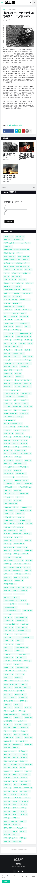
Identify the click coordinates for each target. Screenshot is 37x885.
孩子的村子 (8, 724)
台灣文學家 (18, 340)
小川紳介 (18, 537)
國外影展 (28, 340)
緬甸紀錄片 (28, 406)
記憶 (27, 326)
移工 (23, 313)
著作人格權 (17, 798)
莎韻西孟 (14, 794)
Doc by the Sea (9, 477)
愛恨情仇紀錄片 (19, 543)
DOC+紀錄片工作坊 (10, 299)
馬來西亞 (7, 286)
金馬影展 (7, 577)
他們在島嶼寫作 (9, 370)
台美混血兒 (18, 704)
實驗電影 (17, 437)
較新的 (4, 187)
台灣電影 (7, 704)
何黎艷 (7, 527)
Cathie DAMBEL (21, 473)
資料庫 (15, 808)
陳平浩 (28, 269)
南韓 (6, 697)
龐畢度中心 (17, 841)
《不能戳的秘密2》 (10, 487)
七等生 (7, 366)
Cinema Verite (18, 594)
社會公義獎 (8, 310)
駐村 (6, 831)
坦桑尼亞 (7, 717)
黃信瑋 (14, 831)
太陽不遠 (28, 717)
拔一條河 (7, 550)
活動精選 (16, 447)
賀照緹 (29, 283)
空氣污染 (14, 453)
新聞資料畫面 (17, 744)
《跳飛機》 (18, 664)
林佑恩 (7, 443)
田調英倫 (20, 306)
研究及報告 (18, 239)
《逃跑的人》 (8, 667)
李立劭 (7, 757)
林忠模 (26, 289)
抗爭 (6, 343)
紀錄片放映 (17, 406)
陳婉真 (25, 410)
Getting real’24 (21, 477)
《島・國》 (8, 634)
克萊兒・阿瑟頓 (18, 527)
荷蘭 (6, 794)
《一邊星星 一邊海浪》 (11, 393)
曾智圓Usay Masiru (10, 751)
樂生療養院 (17, 557)
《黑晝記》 (20, 674)
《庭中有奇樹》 (20, 634)
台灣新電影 (22, 701)
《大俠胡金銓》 (9, 493)
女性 (6, 276)
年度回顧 (14, 731)
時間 (13, 343)
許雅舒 (15, 804)
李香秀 (24, 440)
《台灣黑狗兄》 (21, 620)
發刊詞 (7, 406)
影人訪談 (27, 437)
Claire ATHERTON (9, 420)
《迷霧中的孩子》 (10, 520)
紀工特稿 (7, 564)
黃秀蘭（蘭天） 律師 (10, 838)
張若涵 (28, 540)
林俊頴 (15, 757)
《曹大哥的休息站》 (10, 503)
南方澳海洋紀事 (20, 694)
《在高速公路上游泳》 (24, 363)
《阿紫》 (7, 340)
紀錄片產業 (8, 263)
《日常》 (19, 640)
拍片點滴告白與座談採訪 (12, 259)
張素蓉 (25, 734)
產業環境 (26, 273)
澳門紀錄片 (8, 450)
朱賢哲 (7, 383)
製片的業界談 (8, 460)
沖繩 (15, 767)
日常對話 (28, 550)
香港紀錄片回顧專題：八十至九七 (14, 587)
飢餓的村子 (21, 828)
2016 (17, 310)
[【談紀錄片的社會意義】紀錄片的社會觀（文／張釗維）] (10, 169)
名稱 (5, 211)
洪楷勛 (28, 771)
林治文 (15, 443)
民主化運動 (17, 383)
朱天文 (15, 754)
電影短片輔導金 (9, 828)
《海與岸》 (8, 647)
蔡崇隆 (27, 567)
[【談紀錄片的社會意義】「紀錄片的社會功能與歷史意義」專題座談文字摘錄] (26, 147)
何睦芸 (29, 523)
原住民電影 (17, 533)
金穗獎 (7, 353)
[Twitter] (16, 131)
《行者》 (7, 664)
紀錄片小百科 (17, 346)
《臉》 (7, 660)
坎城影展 (7, 437)
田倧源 (29, 560)
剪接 (6, 313)
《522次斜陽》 (23, 427)
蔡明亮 (7, 570)
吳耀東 (18, 373)
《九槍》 (7, 430)
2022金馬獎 (27, 310)
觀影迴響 (7, 410)
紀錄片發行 (8, 457)
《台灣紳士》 (8, 620)
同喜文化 (18, 707)
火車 (30, 343)
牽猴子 (15, 777)
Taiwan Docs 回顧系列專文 (12, 390)
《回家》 (17, 490)
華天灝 (24, 794)
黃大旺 (7, 590)
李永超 (15, 440)
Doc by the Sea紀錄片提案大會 (13, 423)
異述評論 (7, 246)
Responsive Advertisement (18, 849)
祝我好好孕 (25, 784)
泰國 (22, 767)
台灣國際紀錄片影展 (22, 263)
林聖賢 (24, 757)
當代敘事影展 (24, 781)
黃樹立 (15, 834)
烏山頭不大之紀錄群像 (11, 243)
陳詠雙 (7, 824)
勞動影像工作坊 (9, 691)
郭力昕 (7, 814)
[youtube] (22, 871)
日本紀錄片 (8, 403)
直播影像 (7, 784)
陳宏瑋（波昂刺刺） (10, 821)
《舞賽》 (27, 660)
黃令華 (17, 286)
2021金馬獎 (17, 330)
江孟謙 (7, 767)
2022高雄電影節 (9, 416)
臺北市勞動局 (24, 791)
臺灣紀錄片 (24, 316)
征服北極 (7, 543)
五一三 (25, 681)
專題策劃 (19, 125)
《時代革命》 (8, 644)
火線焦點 (14, 313)
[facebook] (14, 871)
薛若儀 (7, 801)
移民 (6, 316)
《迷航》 (20, 517)
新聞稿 (7, 744)
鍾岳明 (7, 818)
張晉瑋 (17, 734)
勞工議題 (20, 691)
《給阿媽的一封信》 (24, 510)
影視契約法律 (8, 737)
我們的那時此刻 (9, 547)
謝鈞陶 (7, 808)
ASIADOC (17, 470)
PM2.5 (19, 483)
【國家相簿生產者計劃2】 (12, 289)
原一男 (7, 533)
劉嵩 (22, 530)
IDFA (17, 386)
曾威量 (7, 747)
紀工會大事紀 (26, 453)
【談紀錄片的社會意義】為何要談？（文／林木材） (10, 155)
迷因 (23, 811)
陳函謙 (15, 818)
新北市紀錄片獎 (21, 741)
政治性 (19, 737)
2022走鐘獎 (24, 413)
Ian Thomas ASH (9, 427)
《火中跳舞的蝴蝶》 (21, 647)
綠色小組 (18, 350)
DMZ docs (7, 597)
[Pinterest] (23, 131)
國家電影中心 (8, 376)
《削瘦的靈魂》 (9, 363)
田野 (15, 781)
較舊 (34, 187)
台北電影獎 (8, 373)
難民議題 (16, 824)
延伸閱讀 (7, 734)
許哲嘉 (25, 801)
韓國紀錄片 (19, 580)
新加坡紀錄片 (8, 741)
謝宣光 (24, 804)
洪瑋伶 (7, 774)
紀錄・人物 (25, 243)
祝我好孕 (7, 788)
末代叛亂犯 (23, 751)
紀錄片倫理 (16, 276)
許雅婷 (28, 570)
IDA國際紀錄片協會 (21, 480)
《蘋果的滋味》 (9, 517)
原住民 (26, 259)
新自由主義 (18, 550)
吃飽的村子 (8, 707)
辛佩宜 (15, 811)
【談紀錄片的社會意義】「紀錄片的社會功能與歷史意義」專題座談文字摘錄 (26, 156)
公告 (16, 400)
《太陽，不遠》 (21, 627)
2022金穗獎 (8, 320)
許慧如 (19, 460)
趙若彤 (7, 811)
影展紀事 (16, 273)
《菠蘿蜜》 (20, 513)
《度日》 (19, 497)
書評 (17, 403)
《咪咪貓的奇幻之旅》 (11, 624)
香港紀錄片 (8, 283)
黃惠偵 (23, 831)
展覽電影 (24, 727)
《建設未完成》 (9, 637)
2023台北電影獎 (9, 467)
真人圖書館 (8, 386)
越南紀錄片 (8, 574)
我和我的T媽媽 (22, 547)
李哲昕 (17, 554)
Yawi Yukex (18, 614)
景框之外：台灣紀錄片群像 (23, 380)
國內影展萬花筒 (9, 256)
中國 (15, 366)
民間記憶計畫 (27, 764)
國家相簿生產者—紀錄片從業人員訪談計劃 (16, 249)
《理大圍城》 (22, 396)
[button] (2, 2)
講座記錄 (17, 296)
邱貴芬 (18, 574)
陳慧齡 (17, 577)
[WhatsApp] (19, 131)
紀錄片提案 (8, 350)
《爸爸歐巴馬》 (9, 654)
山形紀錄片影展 (9, 540)
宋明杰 (26, 724)
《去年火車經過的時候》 (23, 333)
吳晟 (6, 711)
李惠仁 (25, 554)
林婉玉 (25, 403)
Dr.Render (16, 303)
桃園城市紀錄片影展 (10, 761)
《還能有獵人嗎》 (22, 667)
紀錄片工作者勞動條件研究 (22, 293)
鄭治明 (24, 814)
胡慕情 (14, 316)
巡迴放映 (24, 400)
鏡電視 (17, 410)
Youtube (28, 483)
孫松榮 (18, 724)
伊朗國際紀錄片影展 (10, 684)
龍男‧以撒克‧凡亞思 (20, 463)
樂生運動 (23, 761)
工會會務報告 (9, 253)
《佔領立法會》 (9, 396)
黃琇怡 (24, 590)
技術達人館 (8, 380)
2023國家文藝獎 (22, 467)
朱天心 (7, 754)
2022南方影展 (27, 356)
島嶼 (6, 731)
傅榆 (19, 370)
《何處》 (7, 490)
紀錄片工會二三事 (10, 279)
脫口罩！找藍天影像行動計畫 (12, 567)
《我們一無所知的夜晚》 (24, 637)
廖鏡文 (24, 731)
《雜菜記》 (21, 671)
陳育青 (28, 460)
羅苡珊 (7, 296)
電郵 (5, 205)
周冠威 (22, 711)
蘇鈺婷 (18, 457)
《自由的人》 (8, 513)
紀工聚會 (7, 293)
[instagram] (18, 871)
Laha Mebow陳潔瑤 (10, 604)
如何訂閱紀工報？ (10, 721)
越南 (23, 808)
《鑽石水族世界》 (24, 520)
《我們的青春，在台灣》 (23, 336)
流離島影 (25, 447)
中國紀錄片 (24, 366)
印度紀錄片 (23, 697)
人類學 (20, 523)
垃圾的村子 (18, 717)
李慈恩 (24, 754)
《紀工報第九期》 (11, 9)
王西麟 (7, 781)
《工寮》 (18, 320)
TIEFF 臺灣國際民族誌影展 (12, 610)
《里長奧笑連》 (9, 671)
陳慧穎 (7, 303)
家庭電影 (19, 376)
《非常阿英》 (8, 674)
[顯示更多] (30, 131)
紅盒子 (26, 564)
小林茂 (15, 727)
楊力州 (7, 447)
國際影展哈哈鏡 (23, 256)
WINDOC (7, 614)
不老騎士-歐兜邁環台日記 (11, 681)
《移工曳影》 (20, 657)
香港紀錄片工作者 (18, 353)
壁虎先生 (19, 283)
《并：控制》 (8, 497)
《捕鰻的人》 (8, 640)
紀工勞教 (7, 269)
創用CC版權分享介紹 (10, 530)
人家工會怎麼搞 (9, 523)
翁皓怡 (7, 791)
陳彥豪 (22, 821)
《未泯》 (19, 644)
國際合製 (27, 533)
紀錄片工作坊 (8, 326)
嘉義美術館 (26, 714)
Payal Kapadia (24, 604)
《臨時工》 (17, 660)
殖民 (6, 764)
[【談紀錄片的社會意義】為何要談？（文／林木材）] (10, 147)
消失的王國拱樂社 (10, 560)
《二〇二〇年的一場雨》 (21, 430)
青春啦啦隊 (8, 580)
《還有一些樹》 (9, 306)
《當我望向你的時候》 (11, 507)
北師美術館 (8, 694)
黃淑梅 (15, 590)
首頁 (4, 9)
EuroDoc (22, 600)
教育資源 (28, 737)
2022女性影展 (8, 333)
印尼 (13, 697)
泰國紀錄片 (8, 771)
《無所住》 (8, 650)
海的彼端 (16, 774)
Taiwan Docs (27, 610)
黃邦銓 (7, 356)
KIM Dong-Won (9, 483)
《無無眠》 (19, 650)
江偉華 (22, 343)
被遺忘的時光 (17, 570)
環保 (6, 453)
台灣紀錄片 (8, 236)
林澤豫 (24, 443)
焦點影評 (27, 383)
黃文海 (7, 834)
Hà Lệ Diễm (8, 480)
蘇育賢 (19, 326)
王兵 (20, 560)
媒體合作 (21, 721)
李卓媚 (7, 440)
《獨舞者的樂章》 (23, 654)
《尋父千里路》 (9, 630)
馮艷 (29, 587)
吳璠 (13, 711)
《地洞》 (24, 624)
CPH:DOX (7, 594)
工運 (19, 540)
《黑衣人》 (8, 677)
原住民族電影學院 (10, 701)
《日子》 (17, 500)
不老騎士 (18, 677)
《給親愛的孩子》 (10, 510)
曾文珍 (15, 747)
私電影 (7, 346)
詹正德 (7, 330)
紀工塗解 (18, 269)
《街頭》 (7, 400)
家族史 (7, 727)
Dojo (16, 597)
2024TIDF (7, 470)
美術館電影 (28, 788)
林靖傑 (7, 557)
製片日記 (16, 801)
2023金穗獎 (8, 360)
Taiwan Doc (27, 386)
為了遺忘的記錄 (20, 450)
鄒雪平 (15, 814)
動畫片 (26, 687)
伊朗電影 (23, 684)
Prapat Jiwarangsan (10, 607)
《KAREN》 (8, 617)
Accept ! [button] (6, 881)
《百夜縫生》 (8, 657)
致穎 (15, 791)
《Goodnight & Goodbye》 (23, 360)
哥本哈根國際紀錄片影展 (11, 714)
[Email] (27, 131)
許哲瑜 (7, 804)
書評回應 (28, 744)
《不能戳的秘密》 (25, 487)
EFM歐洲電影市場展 (10, 600)
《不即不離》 (25, 393)
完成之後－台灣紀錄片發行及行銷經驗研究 (16, 266)
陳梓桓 (25, 577)
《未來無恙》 (25, 299)
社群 (16, 784)
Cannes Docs (8, 473)
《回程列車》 (8, 336)
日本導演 (7, 554)
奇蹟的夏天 (8, 537)
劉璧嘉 (18, 687)
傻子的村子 (8, 687)
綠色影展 (17, 788)
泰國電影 (18, 771)
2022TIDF (16, 356)
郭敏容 (28, 350)
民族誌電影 (15, 764)
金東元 (26, 574)
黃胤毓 (7, 841)
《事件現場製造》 (21, 617)
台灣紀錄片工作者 (10, 323)
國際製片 (19, 433)
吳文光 (28, 707)
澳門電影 (25, 774)
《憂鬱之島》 (8, 433)
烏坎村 (7, 777)
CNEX (20, 416)
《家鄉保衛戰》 (22, 493)
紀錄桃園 (17, 564)
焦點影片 (7, 239)
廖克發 (22, 279)
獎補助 (24, 777)
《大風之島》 (8, 627)
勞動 (6, 273)
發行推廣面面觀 (23, 323)
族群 (19, 253)
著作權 (26, 798)
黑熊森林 (7, 463)
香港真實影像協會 (10, 584)
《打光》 (7, 500)
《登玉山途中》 (26, 507)
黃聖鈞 (23, 838)
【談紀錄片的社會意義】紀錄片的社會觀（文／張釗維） (9, 177)
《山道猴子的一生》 (23, 630)
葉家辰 (7, 798)
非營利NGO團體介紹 (10, 413)
